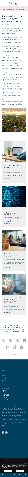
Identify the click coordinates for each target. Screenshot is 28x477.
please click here (6, 467)
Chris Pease (4, 97)
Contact (4, 380)
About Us (4, 368)
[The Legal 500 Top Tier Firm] (24, 340)
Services (4, 365)
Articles (4, 370)
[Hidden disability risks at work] (14, 240)
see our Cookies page (6, 466)
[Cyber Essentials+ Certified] (21, 347)
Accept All (8, 471)
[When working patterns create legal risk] (14, 151)
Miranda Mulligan (8, 214)
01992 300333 (6, 394)
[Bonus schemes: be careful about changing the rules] (14, 284)
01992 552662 (6, 395)
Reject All (20, 471)
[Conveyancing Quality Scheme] (11, 340)
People (4, 375)
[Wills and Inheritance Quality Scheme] (18, 340)
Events (4, 373)
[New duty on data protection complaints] (14, 196)
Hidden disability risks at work (13, 254)
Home (3, 7)
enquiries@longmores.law (9, 399)
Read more (6, 179)
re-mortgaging (11, 92)
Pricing (4, 378)
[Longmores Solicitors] (14, 3)
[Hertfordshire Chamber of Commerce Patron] (7, 347)
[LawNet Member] (14, 354)
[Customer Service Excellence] (14, 347)
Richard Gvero (7, 170)
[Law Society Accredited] (4, 340)
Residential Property (11, 7)
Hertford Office (6, 386)
